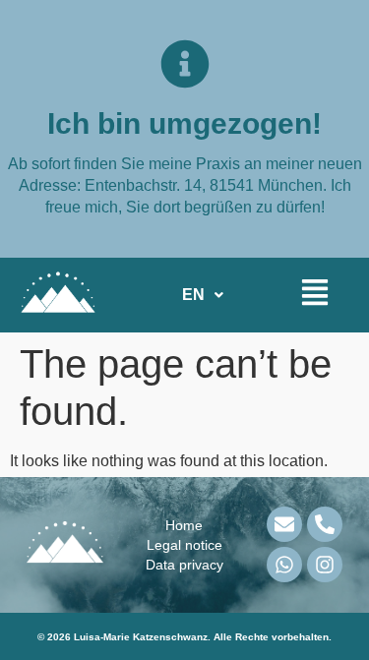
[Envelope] (284, 524)
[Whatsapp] (284, 564)
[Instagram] (324, 564)
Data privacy (184, 564)
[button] (202, 295)
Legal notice (184, 545)
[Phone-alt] (324, 524)
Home (184, 525)
